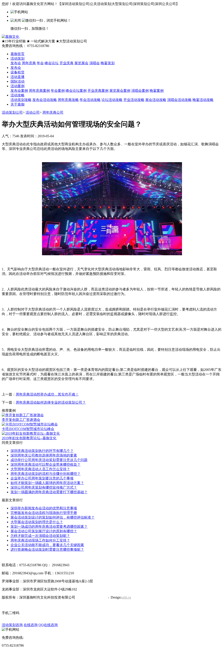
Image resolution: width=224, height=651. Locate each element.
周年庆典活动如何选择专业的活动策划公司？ (51, 402)
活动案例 (17, 86)
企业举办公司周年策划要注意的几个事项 (42, 478)
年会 (40, 63)
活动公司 (33, 112)
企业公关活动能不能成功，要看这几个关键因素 (47, 545)
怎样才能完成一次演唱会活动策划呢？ (40, 536)
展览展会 (81, 63)
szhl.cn (126, 597)
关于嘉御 (17, 104)
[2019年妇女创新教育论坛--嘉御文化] (31, 433)
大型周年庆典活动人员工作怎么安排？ (40, 469)
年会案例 (58, 90)
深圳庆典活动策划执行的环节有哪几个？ (42, 451)
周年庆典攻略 (68, 100)
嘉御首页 (17, 54)
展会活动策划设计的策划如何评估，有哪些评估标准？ (52, 517)
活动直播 (17, 77)
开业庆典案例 (98, 90)
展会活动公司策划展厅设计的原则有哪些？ (43, 531)
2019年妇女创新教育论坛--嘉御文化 (29, 438)
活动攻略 (17, 95)
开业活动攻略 (133, 100)
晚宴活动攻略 (203, 100)
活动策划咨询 (12, 625)
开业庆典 (67, 63)
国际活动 (17, 81)
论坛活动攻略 (112, 100)
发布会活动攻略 (44, 100)
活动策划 (17, 58)
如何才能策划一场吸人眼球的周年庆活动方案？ (47, 483)
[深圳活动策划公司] (10, 36)
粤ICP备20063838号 (91, 597)
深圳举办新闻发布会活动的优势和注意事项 (43, 508)
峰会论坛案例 (76, 90)
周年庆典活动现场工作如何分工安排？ (40, 540)
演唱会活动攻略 (179, 100)
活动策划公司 (12, 112)
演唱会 (94, 63)
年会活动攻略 (90, 100)
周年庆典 (29, 63)
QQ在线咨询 (48, 625)
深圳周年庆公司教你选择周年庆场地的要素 (43, 455)
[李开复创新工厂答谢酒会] (23, 415)
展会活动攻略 (155, 100)
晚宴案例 (157, 90)
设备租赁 (17, 72)
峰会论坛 (52, 63)
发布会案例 (19, 90)
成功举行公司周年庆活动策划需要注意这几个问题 (49, 460)
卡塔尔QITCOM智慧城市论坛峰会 (28, 429)
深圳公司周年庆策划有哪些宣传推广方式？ (43, 487)
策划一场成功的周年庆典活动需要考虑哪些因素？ (49, 526)
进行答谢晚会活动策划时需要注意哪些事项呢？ (47, 549)
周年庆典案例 (39, 90)
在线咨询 (31, 625)
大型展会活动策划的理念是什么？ (36, 522)
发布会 (15, 63)
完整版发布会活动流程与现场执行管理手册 (43, 513)
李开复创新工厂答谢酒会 (21, 420)
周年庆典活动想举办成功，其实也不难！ (47, 394)
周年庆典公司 (52, 112)
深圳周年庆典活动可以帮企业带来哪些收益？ (45, 464)
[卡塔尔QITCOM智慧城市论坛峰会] (30, 424)
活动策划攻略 (21, 100)
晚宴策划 (108, 63)
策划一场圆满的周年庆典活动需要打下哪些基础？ (49, 492)
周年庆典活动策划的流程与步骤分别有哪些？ (45, 474)
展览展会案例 (119, 90)
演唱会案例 (140, 90)
